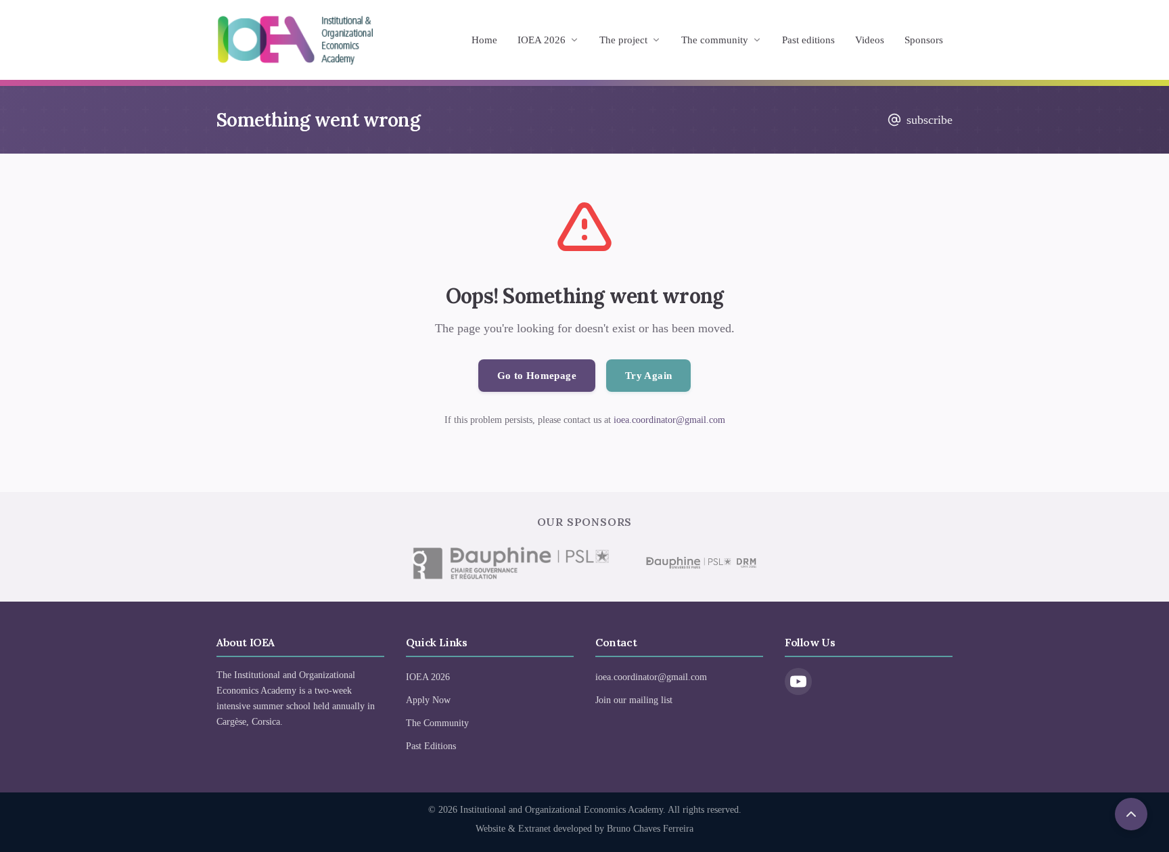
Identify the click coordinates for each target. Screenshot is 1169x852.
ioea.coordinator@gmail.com (669, 420)
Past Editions (431, 746)
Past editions (808, 40)
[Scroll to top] (1131, 814)
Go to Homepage (536, 375)
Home (484, 40)
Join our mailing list (633, 700)
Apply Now (428, 700)
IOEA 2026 (542, 40)
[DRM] (700, 563)
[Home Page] (294, 39)
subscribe (930, 120)
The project (623, 40)
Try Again (648, 375)
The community (714, 40)
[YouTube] (798, 681)
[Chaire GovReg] (510, 563)
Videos (869, 40)
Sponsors (923, 40)
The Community (437, 723)
